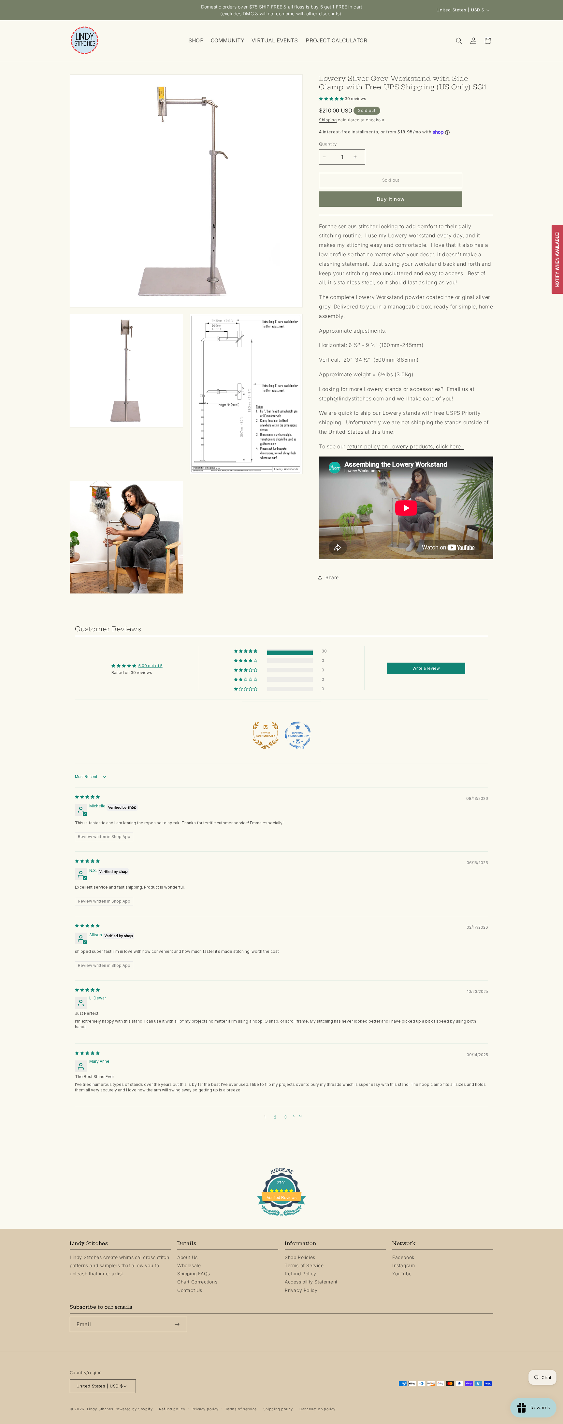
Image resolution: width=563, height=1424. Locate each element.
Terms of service (241, 1409)
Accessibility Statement (311, 1282)
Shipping (328, 119)
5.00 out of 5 (150, 665)
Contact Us (189, 1290)
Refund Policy (300, 1273)
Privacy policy (205, 1409)
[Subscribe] (179, 1324)
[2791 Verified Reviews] (281, 1217)
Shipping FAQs (193, 1273)
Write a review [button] (426, 668)
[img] (87, 796)
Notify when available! (557, 259)
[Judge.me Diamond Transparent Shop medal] (298, 731)
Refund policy (172, 1409)
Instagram (403, 1265)
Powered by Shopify (133, 1409)
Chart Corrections (197, 1282)
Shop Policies (300, 1257)
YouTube (401, 1273)
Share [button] (332, 577)
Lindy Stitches (100, 1409)
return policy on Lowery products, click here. (405, 446)
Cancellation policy (317, 1409)
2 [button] (275, 1117)
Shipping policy (278, 1409)
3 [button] (285, 1117)
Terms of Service (304, 1265)
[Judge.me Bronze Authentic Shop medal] (266, 731)
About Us (187, 1257)
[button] (195, 40)
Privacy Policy (301, 1290)
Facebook (403, 1257)
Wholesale (189, 1265)
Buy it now (391, 199)
